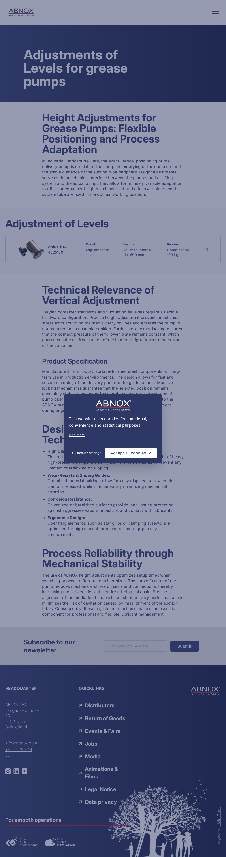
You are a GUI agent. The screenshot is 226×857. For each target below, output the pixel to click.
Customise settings (87, 453)
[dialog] (113, 428)
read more (77, 435)
